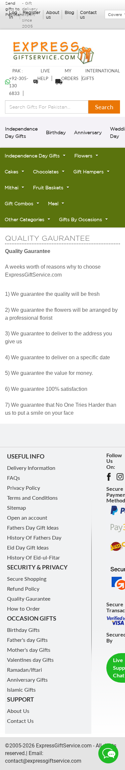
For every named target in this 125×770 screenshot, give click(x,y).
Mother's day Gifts (28, 649)
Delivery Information (31, 468)
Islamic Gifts (21, 689)
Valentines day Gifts (30, 659)
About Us (18, 711)
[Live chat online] (108, 753)
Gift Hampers (88, 171)
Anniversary (88, 132)
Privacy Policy (23, 487)
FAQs (13, 477)
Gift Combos (19, 203)
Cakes (11, 171)
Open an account (27, 517)
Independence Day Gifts (32, 155)
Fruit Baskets (48, 187)
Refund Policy (23, 588)
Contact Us (20, 721)
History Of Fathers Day (34, 537)
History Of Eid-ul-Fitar (33, 557)
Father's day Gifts (27, 640)
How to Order (23, 608)
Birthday (56, 132)
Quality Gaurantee (28, 598)
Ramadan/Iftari (24, 669)
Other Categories (24, 219)
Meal (53, 203)
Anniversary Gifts (27, 679)
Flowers (83, 155)
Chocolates (46, 171)
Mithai (11, 187)
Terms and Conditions (32, 497)
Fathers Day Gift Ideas (33, 527)
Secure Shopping (26, 578)
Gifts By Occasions (80, 219)
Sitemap (16, 507)
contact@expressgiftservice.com (43, 761)
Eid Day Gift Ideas (28, 547)
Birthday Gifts (23, 630)
